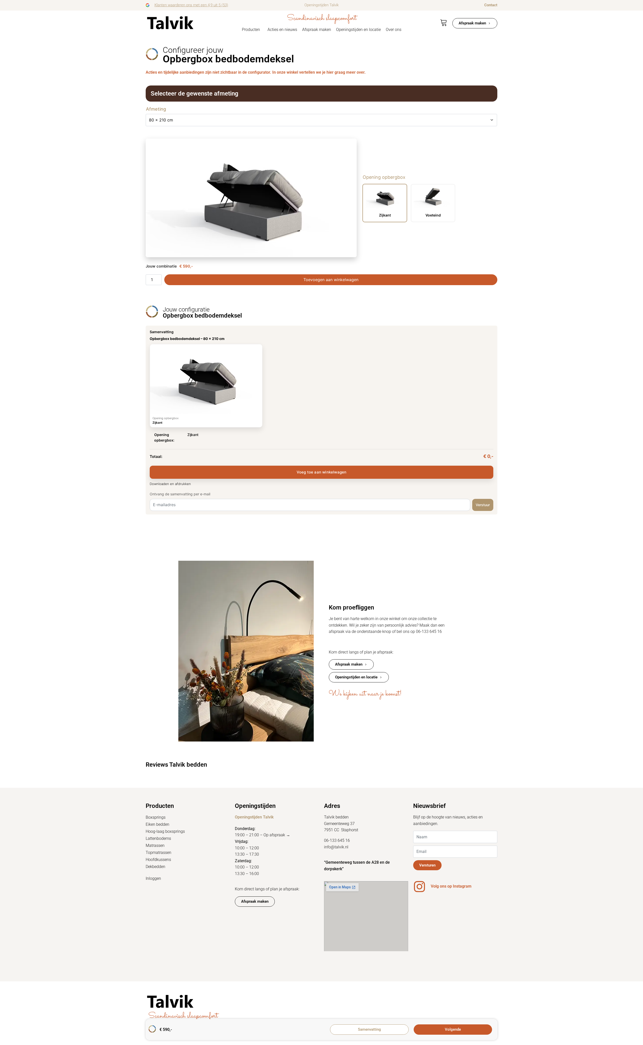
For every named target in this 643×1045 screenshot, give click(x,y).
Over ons (393, 29)
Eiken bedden (157, 824)
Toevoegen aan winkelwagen (330, 279)
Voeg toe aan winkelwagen (322, 472)
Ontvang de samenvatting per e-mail (180, 494)
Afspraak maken (316, 29)
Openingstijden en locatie (358, 29)
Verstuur (483, 505)
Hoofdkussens (158, 859)
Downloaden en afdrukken (170, 484)
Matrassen (155, 845)
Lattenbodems (158, 838)
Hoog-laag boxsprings (165, 831)
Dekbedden (155, 866)
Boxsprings (156, 817)
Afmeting (156, 109)
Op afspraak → (276, 835)
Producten (251, 29)
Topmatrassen (158, 852)
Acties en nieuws (282, 29)
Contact (490, 5)
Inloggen (153, 878)
